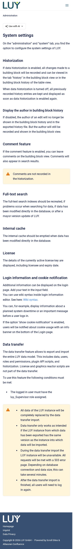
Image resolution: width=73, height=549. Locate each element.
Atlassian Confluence (13, 544)
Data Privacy (9, 534)
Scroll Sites (52, 540)
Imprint (6, 530)
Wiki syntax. (30, 299)
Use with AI (14, 26)
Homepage (8, 526)
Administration (10, 15)
